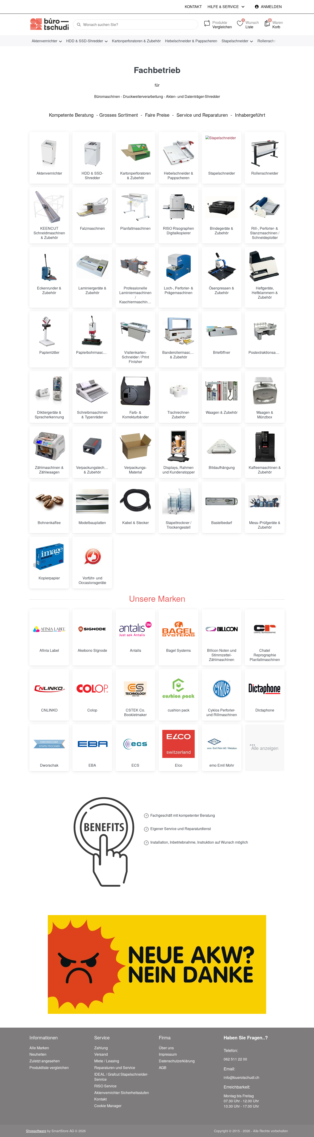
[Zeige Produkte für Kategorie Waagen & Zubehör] (222, 391)
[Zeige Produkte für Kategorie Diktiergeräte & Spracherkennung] (49, 391)
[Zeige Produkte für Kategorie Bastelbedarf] (222, 501)
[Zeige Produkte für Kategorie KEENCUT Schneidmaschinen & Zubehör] (49, 207)
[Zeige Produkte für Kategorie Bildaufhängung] (222, 446)
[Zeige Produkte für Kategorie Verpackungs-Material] (135, 446)
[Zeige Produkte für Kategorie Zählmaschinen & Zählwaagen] (49, 446)
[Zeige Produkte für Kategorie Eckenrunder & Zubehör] (49, 267)
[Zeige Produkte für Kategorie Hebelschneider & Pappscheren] (178, 152)
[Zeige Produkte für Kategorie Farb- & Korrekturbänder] (135, 391)
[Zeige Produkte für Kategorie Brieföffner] (222, 331)
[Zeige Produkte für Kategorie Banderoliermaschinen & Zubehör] (178, 331)
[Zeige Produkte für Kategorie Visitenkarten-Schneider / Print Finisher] (135, 331)
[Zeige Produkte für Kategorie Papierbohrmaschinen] (92, 331)
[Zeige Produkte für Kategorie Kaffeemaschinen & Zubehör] (264, 446)
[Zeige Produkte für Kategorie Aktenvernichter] (49, 152)
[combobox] (135, 25)
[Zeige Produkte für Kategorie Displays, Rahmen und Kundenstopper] (178, 446)
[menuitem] (46, 41)
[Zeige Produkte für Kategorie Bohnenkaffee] (49, 501)
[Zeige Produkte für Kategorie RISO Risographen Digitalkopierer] (178, 207)
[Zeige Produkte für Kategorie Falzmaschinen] (92, 207)
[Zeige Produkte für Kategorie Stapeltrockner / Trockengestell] (178, 501)
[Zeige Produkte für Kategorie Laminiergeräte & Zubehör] (92, 267)
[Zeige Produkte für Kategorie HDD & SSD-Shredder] (92, 152)
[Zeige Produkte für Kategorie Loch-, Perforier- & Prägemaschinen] (178, 267)
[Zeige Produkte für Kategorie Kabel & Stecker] (135, 501)
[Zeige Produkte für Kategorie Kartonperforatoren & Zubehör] (135, 152)
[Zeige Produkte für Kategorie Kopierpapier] (49, 556)
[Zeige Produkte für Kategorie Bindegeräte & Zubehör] (222, 207)
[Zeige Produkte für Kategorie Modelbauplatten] (92, 501)
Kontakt (193, 6)
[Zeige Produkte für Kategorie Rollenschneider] (264, 152)
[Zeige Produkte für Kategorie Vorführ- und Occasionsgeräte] (92, 556)
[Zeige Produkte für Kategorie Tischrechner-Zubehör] (178, 391)
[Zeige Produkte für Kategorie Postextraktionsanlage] (264, 331)
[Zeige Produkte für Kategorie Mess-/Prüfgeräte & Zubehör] (264, 501)
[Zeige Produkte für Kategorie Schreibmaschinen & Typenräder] (92, 391)
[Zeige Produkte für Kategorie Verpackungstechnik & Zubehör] (92, 446)
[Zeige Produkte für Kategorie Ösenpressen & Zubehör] (222, 267)
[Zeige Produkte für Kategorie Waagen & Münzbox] (264, 391)
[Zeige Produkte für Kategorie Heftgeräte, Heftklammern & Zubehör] (264, 267)
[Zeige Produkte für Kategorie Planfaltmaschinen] (135, 207)
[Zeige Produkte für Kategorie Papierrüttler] (49, 331)
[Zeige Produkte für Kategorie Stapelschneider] (222, 152)
